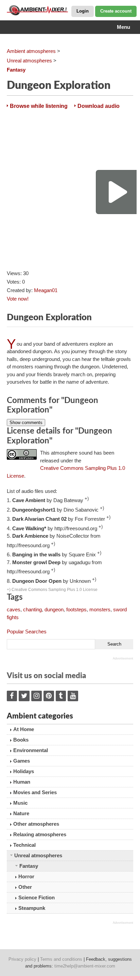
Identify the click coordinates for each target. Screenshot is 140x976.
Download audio (98, 106)
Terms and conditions (61, 959)
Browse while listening (39, 106)
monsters (99, 609)
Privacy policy (22, 959)
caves (13, 609)
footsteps (76, 609)
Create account (116, 11)
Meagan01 (45, 290)
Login (82, 11)
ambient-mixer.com (41, 10)
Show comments (26, 422)
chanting (32, 609)
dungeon (54, 609)
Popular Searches (27, 631)
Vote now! (18, 299)
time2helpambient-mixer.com (84, 966)
